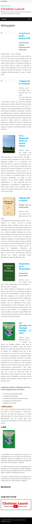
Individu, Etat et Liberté (24, 199)
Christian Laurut (12, 9)
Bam (9, 521)
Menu (4, 19)
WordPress (3, 521)
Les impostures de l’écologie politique (25, 328)
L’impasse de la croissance (24, 82)
